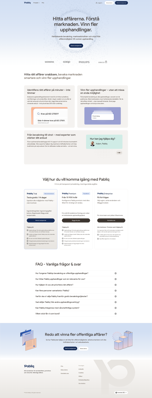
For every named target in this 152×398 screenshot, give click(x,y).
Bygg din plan (76, 220)
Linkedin (81, 369)
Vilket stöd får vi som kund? (47, 314)
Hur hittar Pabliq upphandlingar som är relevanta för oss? (60, 279)
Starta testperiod (121, 3)
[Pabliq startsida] (27, 3)
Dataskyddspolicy (84, 380)
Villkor (80, 376)
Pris (43, 3)
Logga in (100, 3)
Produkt (35, 3)
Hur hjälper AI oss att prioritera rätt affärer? (54, 285)
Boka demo (109, 3)
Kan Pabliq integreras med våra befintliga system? (57, 308)
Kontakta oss (111, 220)
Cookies (81, 373)
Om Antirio (82, 383)
